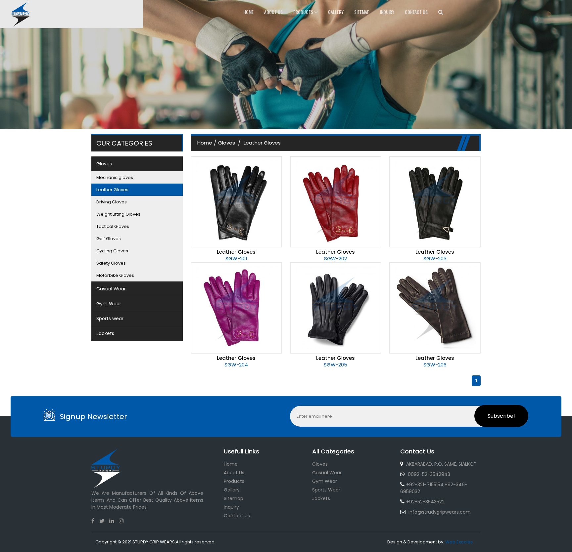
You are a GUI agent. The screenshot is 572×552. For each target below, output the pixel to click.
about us (273, 11)
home (248, 11)
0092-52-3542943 (429, 474)
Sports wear (326, 490)
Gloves (227, 142)
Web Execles (459, 542)
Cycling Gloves (112, 251)
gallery (336, 11)
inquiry (387, 11)
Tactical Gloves (112, 226)
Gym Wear (324, 481)
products (303, 11)
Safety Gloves (111, 263)
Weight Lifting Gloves (118, 214)
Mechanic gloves (114, 177)
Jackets (321, 498)
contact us (416, 11)
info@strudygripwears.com (439, 512)
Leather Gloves (112, 190)
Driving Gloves (111, 202)
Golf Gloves (108, 238)
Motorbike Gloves (115, 275)
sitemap (361, 11)
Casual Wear (327, 472)
